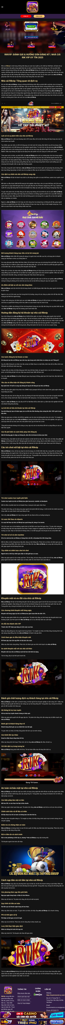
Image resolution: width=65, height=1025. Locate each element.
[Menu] (2, 7)
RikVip (3, 996)
